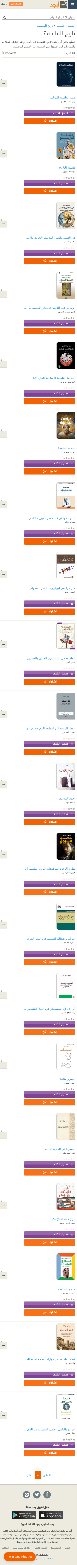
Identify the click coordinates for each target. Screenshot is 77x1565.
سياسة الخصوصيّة (48, 1558)
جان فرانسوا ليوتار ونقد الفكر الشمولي (52, 588)
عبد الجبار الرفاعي (67, 381)
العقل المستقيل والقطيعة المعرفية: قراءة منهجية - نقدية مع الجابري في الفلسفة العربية (49, 728)
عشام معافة (70, 521)
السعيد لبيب (70, 592)
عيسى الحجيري (68, 732)
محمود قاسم (69, 241)
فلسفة (60, 26)
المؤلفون (5, 1547)
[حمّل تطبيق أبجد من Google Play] (24, 1515)
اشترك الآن (50, 120)
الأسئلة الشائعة (40, 1547)
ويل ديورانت (70, 1363)
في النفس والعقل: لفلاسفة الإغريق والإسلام (49, 237)
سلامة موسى (69, 802)
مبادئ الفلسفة (66, 448)
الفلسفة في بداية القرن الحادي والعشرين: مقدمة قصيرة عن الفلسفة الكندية (49, 658)
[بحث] (4, 17)
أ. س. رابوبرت (69, 1293)
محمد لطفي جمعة (67, 1222)
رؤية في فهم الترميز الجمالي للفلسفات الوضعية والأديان (49, 307)
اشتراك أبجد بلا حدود (21, 1547)
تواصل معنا (56, 1547)
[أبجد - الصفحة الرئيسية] (54, 4)
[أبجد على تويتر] (37, 1495)
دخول (4, 3)
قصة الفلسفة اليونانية (62, 97)
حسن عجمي (69, 1082)
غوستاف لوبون (69, 171)
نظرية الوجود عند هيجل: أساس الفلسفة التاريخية (49, 868)
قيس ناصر (71, 662)
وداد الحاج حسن (68, 1012)
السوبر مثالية (67, 1079)
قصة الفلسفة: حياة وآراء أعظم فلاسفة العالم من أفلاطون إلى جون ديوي (49, 1359)
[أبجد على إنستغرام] (26, 1495)
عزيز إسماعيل (69, 1152)
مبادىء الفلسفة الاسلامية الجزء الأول (53, 378)
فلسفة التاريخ (67, 167)
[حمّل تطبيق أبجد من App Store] (51, 1515)
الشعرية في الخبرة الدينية (60, 1149)
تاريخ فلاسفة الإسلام (63, 1219)
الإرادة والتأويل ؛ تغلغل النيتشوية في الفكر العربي (49, 1429)
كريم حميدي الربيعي (66, 311)
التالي (29, 1475)
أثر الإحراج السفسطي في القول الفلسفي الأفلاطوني (49, 1009)
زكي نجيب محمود (67, 101)
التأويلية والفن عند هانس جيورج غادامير (52, 518)
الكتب (71, 26)
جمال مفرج (70, 1433)
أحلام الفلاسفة (66, 798)
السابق (47, 1475)
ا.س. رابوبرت (69, 451)
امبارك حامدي (69, 942)
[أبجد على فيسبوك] (47, 1495)
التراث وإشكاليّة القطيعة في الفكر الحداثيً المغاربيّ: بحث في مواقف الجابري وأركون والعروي (49, 938)
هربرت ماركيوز (69, 872)
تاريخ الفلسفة (45, 26)
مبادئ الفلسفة (66, 1289)
